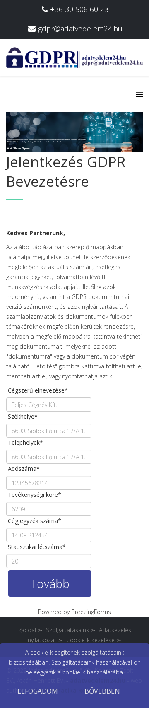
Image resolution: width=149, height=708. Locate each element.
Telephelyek (25, 442)
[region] (74, 114)
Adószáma (24, 468)
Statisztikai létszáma (37, 547)
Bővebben (102, 691)
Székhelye (23, 416)
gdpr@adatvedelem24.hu (80, 29)
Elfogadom (37, 691)
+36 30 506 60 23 (79, 9)
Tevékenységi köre (34, 494)
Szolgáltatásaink (71, 630)
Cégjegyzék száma (34, 521)
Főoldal (30, 630)
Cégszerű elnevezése (38, 390)
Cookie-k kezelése (90, 640)
